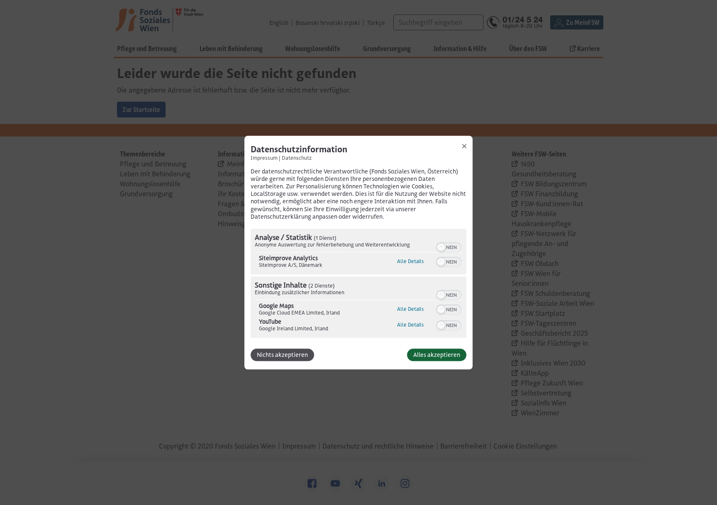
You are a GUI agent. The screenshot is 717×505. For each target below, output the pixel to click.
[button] (441, 247)
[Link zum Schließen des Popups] (464, 146)
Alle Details (410, 261)
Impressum (264, 157)
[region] (358, 284)
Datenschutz (297, 157)
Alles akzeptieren (436, 355)
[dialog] (358, 252)
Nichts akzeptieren (282, 355)
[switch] (448, 246)
